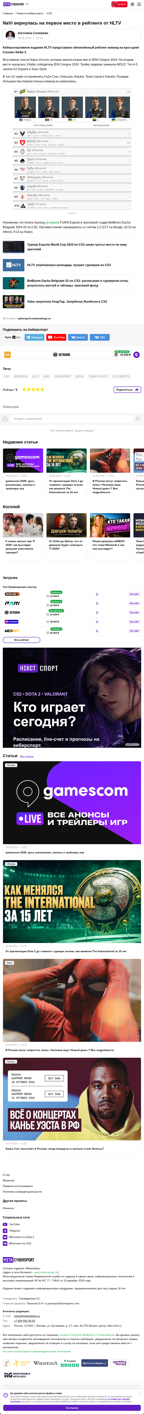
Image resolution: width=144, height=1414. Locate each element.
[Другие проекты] (16, 4)
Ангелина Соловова (33, 33)
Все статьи (26, 756)
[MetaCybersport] (18, 1260)
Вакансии (8, 1180)
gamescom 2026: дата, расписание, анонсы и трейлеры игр (20, 484)
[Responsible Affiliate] (17, 1375)
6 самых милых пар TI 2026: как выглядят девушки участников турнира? (20, 547)
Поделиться (124, 389)
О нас (6, 1174)
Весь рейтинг (21, 640)
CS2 (6, 376)
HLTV (35, 376)
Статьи (10, 755)
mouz (80, 376)
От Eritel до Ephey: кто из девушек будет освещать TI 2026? (66, 545)
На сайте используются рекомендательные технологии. (37, 1351)
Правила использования (18, 1185)
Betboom (20, 376)
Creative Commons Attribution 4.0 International (86, 1334)
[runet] (6, 1363)
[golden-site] (21, 1363)
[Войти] (132, 4)
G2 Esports (121, 376)
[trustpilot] (70, 1363)
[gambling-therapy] (119, 1363)
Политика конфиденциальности (22, 1191)
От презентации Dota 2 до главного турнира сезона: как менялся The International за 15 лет (66, 486)
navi (47, 376)
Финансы (8, 1208)
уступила (52, 222)
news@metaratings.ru (27, 1315)
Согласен (72, 1407)
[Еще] (139, 4)
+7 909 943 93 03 (24, 1320)
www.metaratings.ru (46, 1272)
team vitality (98, 376)
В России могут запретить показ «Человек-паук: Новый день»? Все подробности (110, 486)
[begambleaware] (94, 1363)
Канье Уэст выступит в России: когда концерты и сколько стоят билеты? (55, 1148)
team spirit (62, 376)
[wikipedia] (45, 1363)
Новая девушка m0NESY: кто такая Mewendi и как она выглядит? (109, 545)
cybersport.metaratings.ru (34, 318)
